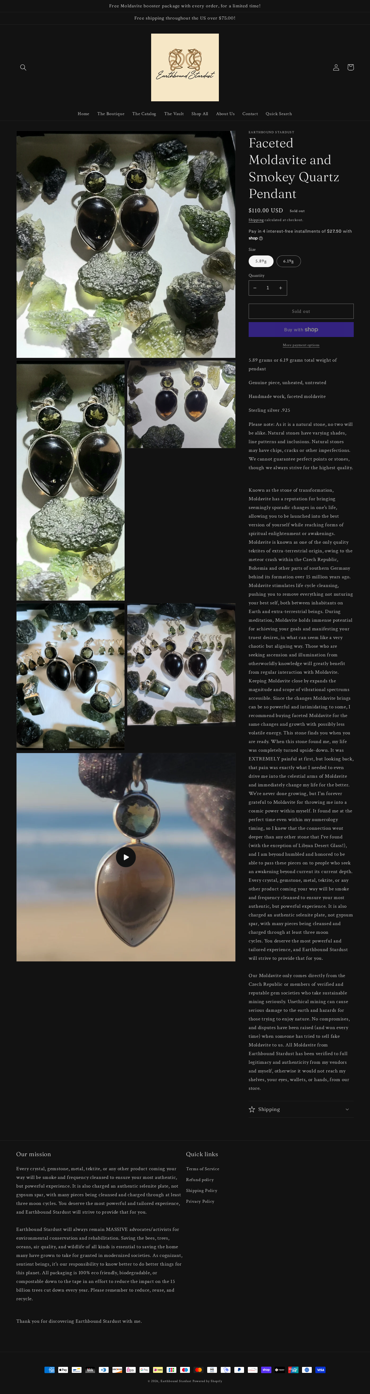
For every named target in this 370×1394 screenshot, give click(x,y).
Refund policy (200, 1180)
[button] (23, 67)
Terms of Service (202, 1169)
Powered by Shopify (207, 1381)
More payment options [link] (301, 345)
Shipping (256, 219)
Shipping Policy (202, 1191)
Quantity (257, 275)
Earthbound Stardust (176, 1381)
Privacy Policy (200, 1201)
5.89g (261, 261)
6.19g (288, 261)
